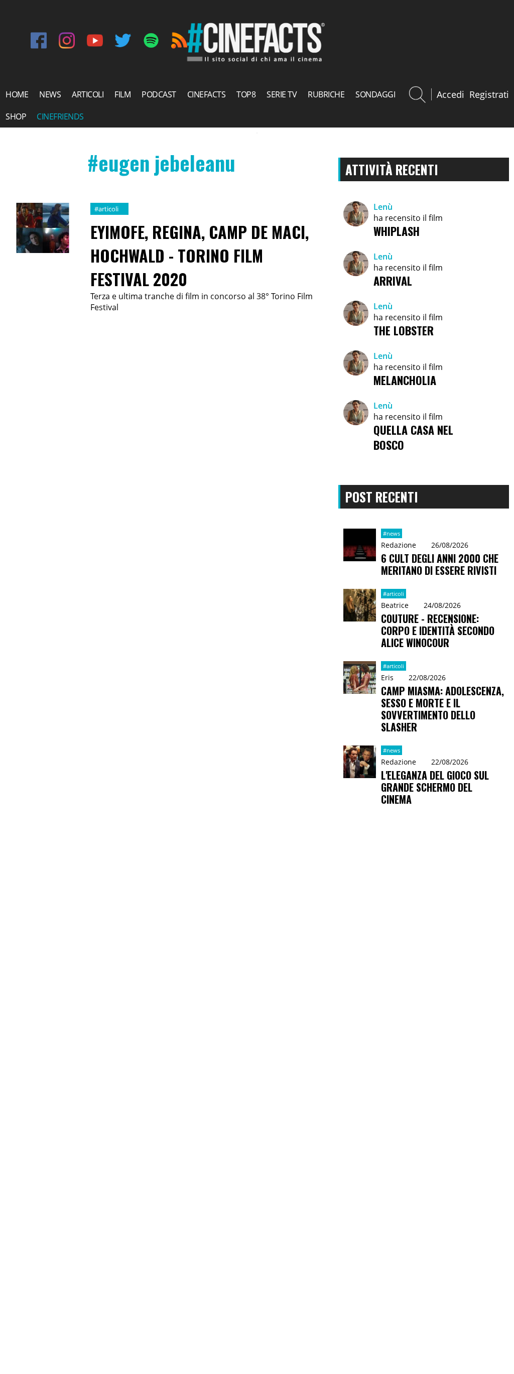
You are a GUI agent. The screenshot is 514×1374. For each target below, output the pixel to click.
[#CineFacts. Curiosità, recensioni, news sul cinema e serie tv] (254, 60)
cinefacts (206, 94)
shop (16, 116)
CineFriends (60, 116)
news (50, 94)
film (122, 94)
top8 (245, 94)
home (17, 94)
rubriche (326, 94)
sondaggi (375, 94)
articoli (87, 94)
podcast (159, 94)
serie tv (282, 94)
